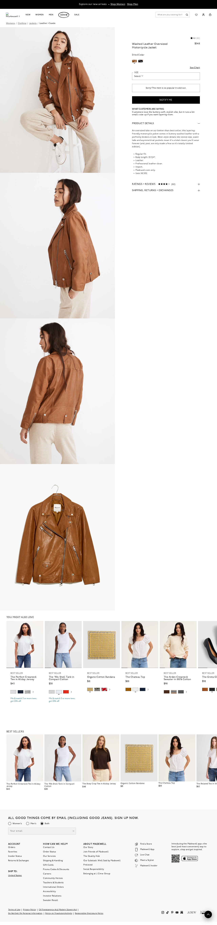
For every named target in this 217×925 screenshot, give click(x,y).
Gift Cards (48, 865)
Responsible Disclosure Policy (89, 913)
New (28, 15)
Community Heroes (53, 878)
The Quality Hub (91, 856)
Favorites (12, 852)
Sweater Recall (50, 900)
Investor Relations (52, 896)
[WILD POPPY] (66, 691)
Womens (10, 23)
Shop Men (132, 4)
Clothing (22, 23)
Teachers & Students (53, 883)
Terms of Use (14, 910)
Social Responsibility (93, 869)
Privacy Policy (29, 910)
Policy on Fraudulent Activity (58, 913)
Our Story (88, 847)
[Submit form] (73, 831)
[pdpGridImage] (57, 100)
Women (39, 15)
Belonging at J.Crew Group (96, 874)
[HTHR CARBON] (181, 691)
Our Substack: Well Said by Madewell (102, 861)
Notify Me (166, 100)
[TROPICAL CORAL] (104, 689)
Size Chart (195, 68)
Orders (11, 847)
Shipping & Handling (53, 861)
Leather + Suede (47, 23)
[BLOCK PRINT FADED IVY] (97, 689)
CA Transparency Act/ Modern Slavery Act (58, 910)
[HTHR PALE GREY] (13, 691)
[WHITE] (28, 691)
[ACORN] (128, 689)
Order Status (49, 852)
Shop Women (118, 4)
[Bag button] (210, 14)
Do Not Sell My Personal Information (25, 913)
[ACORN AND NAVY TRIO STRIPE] (174, 691)
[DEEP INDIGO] (20, 691)
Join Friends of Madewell (95, 852)
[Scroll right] (33, 692)
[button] (39, 625)
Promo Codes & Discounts (56, 869)
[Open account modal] (203, 14)
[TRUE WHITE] (135, 689)
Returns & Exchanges (18, 861)
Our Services (49, 856)
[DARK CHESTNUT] (167, 691)
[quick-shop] (139, 694)
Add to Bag (101, 697)
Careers (47, 874)
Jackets (33, 23)
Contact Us (48, 847)
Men (51, 15)
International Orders (53, 887)
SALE (76, 15)
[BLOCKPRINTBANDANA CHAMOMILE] (90, 689)
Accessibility (49, 892)
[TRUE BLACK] (212, 689)
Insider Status (15, 856)
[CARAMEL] (205, 689)
